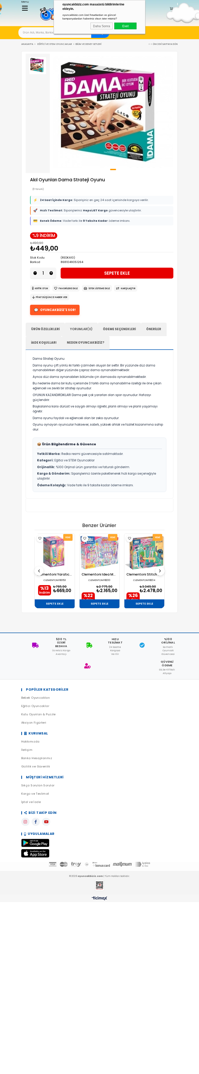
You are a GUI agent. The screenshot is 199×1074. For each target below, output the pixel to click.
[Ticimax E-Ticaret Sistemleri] (99, 898)
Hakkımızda (30, 742)
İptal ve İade (31, 802)
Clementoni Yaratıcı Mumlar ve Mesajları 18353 (54, 574)
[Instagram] (25, 822)
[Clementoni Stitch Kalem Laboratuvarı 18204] (144, 552)
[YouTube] (46, 822)
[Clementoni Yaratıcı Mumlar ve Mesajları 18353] (55, 552)
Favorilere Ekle (40, 538)
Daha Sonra (101, 26)
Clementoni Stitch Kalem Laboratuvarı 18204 (144, 574)
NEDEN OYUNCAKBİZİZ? (85, 343)
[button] (113, 169)
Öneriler (153, 329)
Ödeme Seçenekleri (119, 329)
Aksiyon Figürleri (33, 723)
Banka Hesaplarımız (36, 758)
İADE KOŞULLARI (43, 343)
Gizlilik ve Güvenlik (35, 766)
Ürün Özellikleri (45, 329)
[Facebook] (36, 822)
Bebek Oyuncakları (35, 698)
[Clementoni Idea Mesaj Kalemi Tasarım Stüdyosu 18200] (99, 552)
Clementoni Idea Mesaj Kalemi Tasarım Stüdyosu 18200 (99, 574)
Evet (125, 26)
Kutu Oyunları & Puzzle (38, 714)
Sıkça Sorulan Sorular (38, 785)
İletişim (26, 750)
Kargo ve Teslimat (35, 794)
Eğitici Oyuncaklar (35, 706)
